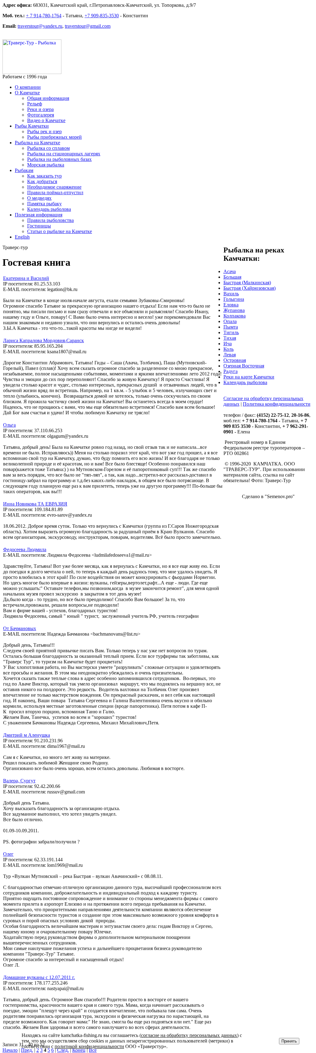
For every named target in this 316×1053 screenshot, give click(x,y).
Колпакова (234, 315)
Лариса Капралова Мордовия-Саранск (43, 340)
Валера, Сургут (19, 780)
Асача (229, 271)
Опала (230, 321)
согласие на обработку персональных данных (189, 1035)
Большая (232, 277)
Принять (289, 1041)
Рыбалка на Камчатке (37, 142)
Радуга (230, 371)
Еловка (231, 304)
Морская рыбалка (45, 164)
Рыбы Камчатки (32, 126)
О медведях (39, 198)
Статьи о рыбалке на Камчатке (59, 231)
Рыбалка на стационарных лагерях (63, 153)
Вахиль (231, 293)
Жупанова (234, 310)
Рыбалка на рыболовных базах (59, 159)
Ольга (9, 425)
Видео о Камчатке (46, 120)
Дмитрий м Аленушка (26, 735)
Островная (234, 360)
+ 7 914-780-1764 (43, 15)
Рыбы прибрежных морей (54, 137)
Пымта (230, 327)
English (22, 237)
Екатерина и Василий (26, 278)
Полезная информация (38, 214)
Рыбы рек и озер (44, 131)
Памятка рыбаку (44, 203)
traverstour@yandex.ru (40, 26)
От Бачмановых (19, 628)
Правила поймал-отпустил (55, 192)
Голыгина (233, 299)
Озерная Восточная (243, 365)
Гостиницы (39, 225)
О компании (28, 87)
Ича (227, 343)
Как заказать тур (44, 175)
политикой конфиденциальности (89, 1046)
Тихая (229, 338)
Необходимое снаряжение (54, 187)
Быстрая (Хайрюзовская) (249, 288)
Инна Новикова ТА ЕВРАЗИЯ (35, 503)
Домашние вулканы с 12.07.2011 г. (39, 977)
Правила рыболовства (50, 220)
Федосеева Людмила (24, 549)
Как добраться (42, 181)
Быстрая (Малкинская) (247, 282)
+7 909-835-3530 (102, 15)
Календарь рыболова (49, 209)
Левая (229, 354)
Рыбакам (24, 170)
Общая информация (48, 98)
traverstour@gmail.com (87, 26)
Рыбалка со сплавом (48, 148)
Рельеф (34, 103)
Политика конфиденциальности (276, 404)
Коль (228, 349)
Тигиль (231, 332)
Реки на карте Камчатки (248, 376)
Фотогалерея (40, 114)
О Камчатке (27, 92)
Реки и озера (40, 109)
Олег (8, 854)
